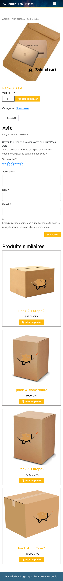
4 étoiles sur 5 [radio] (17, 164)
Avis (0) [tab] (11, 118)
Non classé (18, 19)
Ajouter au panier (28, 98)
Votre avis (8, 171)
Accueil (6, 19)
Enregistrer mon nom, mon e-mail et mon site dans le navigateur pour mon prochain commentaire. (31, 225)
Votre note (9, 159)
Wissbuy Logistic (18, 4)
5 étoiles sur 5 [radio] (21, 164)
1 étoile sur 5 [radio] (4, 164)
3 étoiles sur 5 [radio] (13, 164)
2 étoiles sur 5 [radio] (8, 164)
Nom (5, 189)
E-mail (6, 204)
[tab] (53, 3)
